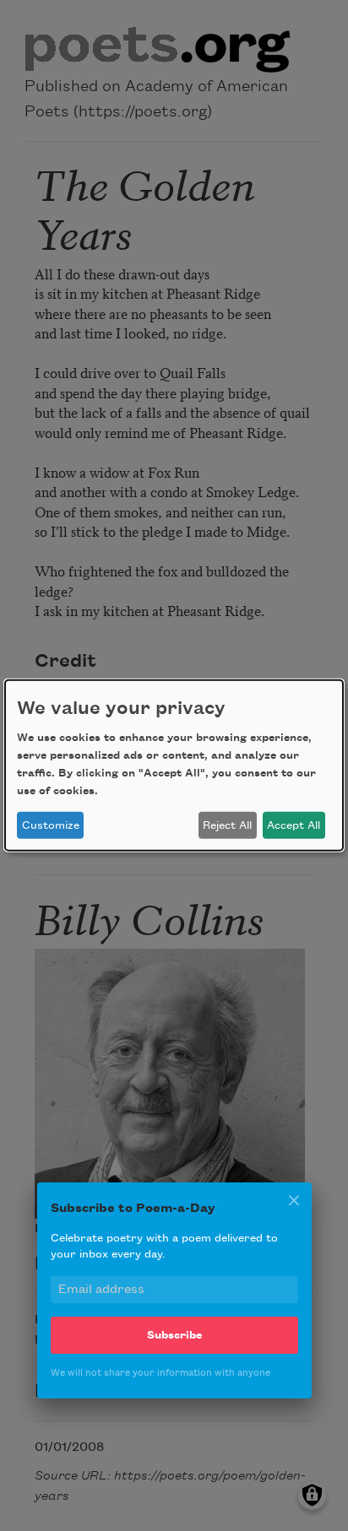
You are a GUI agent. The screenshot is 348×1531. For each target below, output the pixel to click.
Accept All (293, 825)
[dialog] (174, 765)
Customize (50, 825)
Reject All (227, 825)
